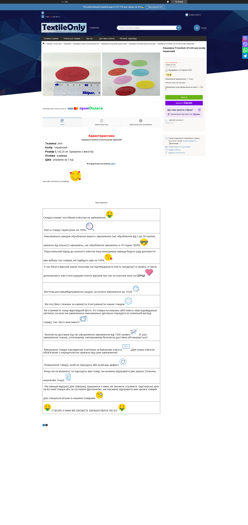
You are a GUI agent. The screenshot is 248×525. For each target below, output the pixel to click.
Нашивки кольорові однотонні (114, 44)
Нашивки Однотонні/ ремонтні (86, 44)
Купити (184, 97)
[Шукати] (179, 28)
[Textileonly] (64, 27)
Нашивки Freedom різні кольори (142, 44)
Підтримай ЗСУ (155, 7)
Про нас (89, 38)
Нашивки (67, 44)
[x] (46, 425)
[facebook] (44, 425)
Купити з (179, 103)
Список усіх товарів (72, 38)
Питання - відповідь (128, 38)
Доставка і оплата (107, 38)
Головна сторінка (51, 38)
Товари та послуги (54, 44)
